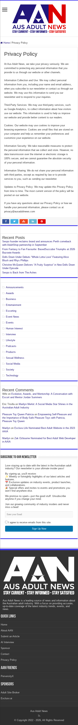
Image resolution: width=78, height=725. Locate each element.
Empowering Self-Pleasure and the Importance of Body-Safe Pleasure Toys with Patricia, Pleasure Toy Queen (37, 418)
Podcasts (11, 346)
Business (11, 299)
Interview (11, 334)
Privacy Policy (9, 659)
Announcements (15, 287)
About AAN (7, 630)
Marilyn (6, 428)
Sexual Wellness (15, 357)
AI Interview (7, 642)
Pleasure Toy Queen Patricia (18, 414)
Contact (5, 654)
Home (6, 42)
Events (10, 322)
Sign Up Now (39, 528)
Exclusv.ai (6, 698)
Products (11, 352)
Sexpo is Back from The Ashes (19, 272)
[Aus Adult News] (39, 17)
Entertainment (13, 305)
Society (10, 369)
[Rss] (39, 715)
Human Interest (14, 328)
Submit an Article (10, 636)
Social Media (13, 363)
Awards (10, 293)
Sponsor (5, 648)
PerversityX (7, 676)
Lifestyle (10, 340)
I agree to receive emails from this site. (29, 522)
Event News (12, 316)
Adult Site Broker (10, 692)
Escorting (11, 310)
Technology (12, 375)
